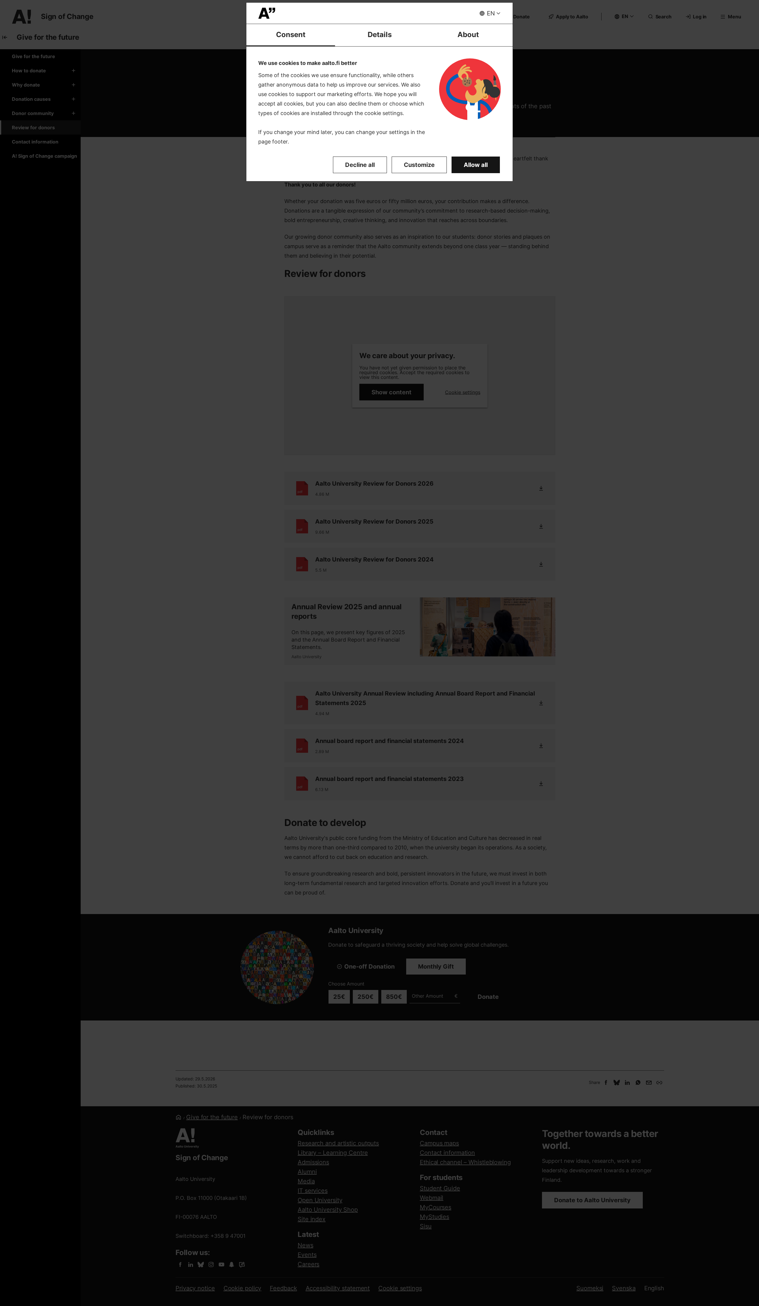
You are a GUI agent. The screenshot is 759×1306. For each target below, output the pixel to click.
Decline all (360, 164)
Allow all (476, 164)
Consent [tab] (290, 34)
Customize (419, 164)
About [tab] (468, 34)
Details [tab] (380, 34)
